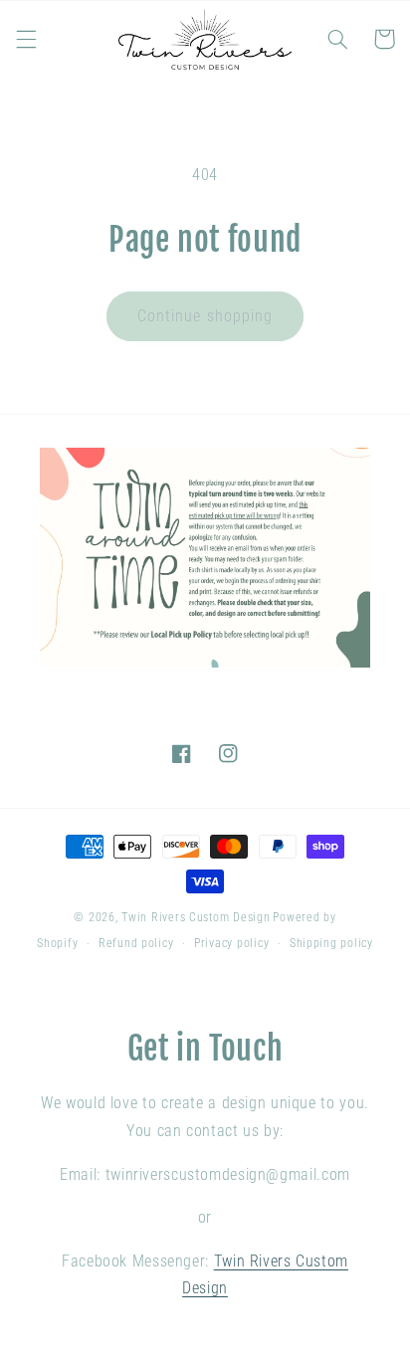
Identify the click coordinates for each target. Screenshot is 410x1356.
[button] (26, 39)
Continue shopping (205, 315)
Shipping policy (331, 943)
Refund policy (136, 943)
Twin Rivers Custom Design (195, 917)
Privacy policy (231, 943)
